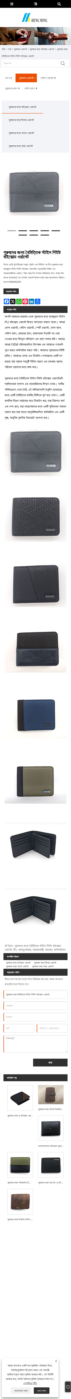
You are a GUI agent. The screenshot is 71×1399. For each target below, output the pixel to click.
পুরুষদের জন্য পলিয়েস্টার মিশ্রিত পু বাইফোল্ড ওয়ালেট (20, 1182)
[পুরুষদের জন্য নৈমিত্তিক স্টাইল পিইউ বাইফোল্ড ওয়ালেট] (33, 193)
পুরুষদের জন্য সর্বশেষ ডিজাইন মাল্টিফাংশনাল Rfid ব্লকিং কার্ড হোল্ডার (51, 1109)
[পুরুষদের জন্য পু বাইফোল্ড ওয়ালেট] (20, 1097)
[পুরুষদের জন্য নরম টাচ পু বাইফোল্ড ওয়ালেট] (51, 1164)
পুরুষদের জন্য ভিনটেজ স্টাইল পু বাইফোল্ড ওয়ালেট (20, 1219)
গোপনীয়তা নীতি (30, 1383)
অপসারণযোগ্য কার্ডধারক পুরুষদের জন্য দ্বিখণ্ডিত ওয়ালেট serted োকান (51, 1146)
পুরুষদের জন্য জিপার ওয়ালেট (21, 120)
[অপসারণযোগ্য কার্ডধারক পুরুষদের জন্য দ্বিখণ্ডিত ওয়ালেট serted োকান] (51, 1127)
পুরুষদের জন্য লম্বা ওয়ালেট (21, 146)
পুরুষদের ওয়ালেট (20, 49)
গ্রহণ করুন (41, 1390)
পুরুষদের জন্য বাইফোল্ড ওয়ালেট (42, 49)
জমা (50, 1062)
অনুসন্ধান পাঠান (11, 291)
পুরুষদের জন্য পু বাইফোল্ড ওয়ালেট (20, 1115)
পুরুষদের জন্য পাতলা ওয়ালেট (21, 133)
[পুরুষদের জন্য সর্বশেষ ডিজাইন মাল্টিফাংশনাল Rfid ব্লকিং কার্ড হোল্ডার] (51, 1094)
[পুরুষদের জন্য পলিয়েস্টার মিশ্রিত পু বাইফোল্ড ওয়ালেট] (20, 1164)
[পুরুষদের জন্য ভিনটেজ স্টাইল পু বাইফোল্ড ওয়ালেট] (20, 1201)
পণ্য (9, 49)
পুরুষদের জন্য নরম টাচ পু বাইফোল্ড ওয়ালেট (51, 1182)
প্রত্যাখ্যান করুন (21, 1390)
